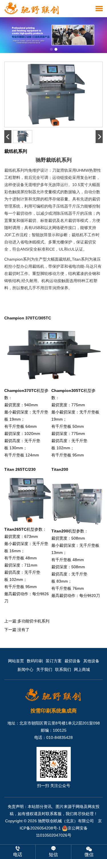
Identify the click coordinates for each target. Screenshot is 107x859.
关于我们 (44, 669)
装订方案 (54, 661)
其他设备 (91, 661)
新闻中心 (25, 669)
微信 (89, 854)
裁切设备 (72, 661)
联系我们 (63, 669)
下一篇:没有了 (16, 629)
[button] (51, 49)
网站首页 (16, 661)
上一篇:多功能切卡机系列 (26, 621)
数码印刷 (35, 661)
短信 (53, 854)
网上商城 (82, 669)
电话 (17, 854)
